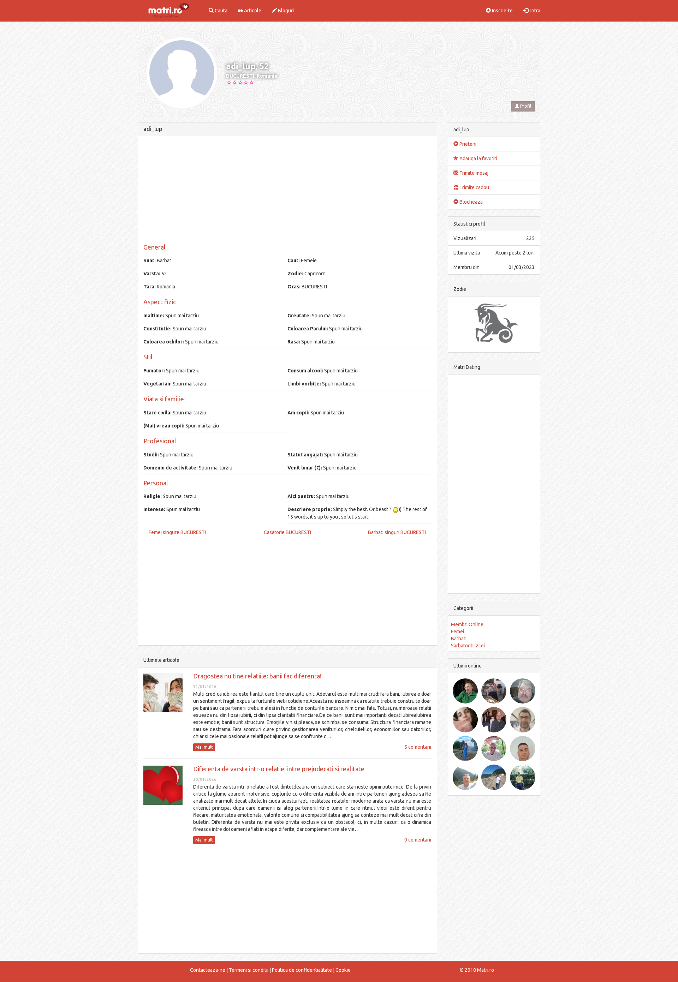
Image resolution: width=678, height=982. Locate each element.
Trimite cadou (473, 187)
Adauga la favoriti (477, 158)
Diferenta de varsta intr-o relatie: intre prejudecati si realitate (278, 768)
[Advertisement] (287, 191)
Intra (534, 10)
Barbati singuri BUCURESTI (397, 532)
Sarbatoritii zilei (468, 645)
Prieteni (467, 144)
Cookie (343, 970)
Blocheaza (470, 202)
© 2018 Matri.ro (477, 970)
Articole (252, 10)
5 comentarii (417, 747)
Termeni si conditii (248, 970)
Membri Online (467, 624)
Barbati (458, 638)
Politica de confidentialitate (302, 970)
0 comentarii (417, 840)
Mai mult (204, 747)
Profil (525, 106)
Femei (457, 631)
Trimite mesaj (473, 173)
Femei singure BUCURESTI (177, 532)
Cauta (220, 10)
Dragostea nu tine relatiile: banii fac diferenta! (257, 675)
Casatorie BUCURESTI (287, 532)
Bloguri (285, 10)
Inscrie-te (502, 10)
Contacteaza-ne (207, 970)
